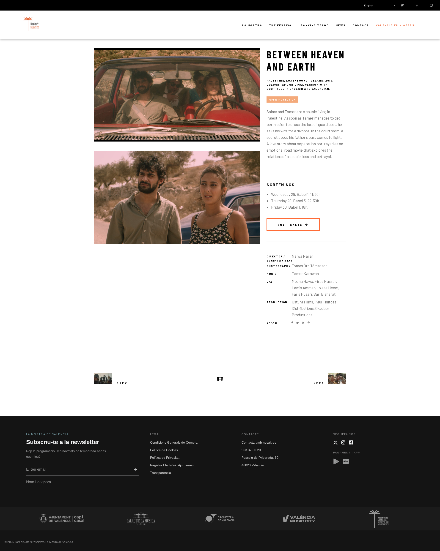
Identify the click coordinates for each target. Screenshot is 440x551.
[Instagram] (343, 442)
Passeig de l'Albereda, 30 (260, 457)
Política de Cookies (164, 450)
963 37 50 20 (251, 450)
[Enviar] (135, 469)
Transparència (160, 473)
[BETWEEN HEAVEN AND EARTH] (177, 95)
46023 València (253, 465)
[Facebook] (351, 442)
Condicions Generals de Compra (174, 442)
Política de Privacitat (164, 457)
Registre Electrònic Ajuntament (172, 465)
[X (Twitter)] (335, 442)
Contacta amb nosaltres (259, 442)
